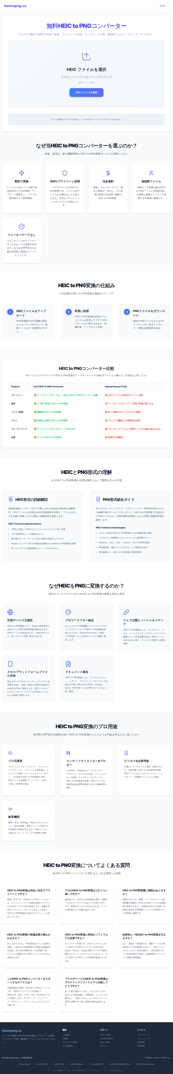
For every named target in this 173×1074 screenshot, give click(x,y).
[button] (86, 74)
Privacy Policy (42, 1064)
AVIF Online (59, 1064)
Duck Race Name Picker (120, 1064)
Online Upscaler (76, 1064)
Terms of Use (24, 1064)
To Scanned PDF (96, 1064)
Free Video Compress (145, 1064)
